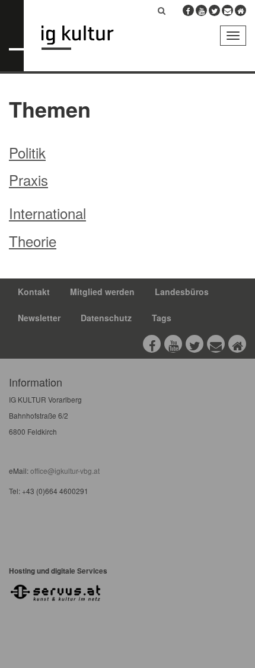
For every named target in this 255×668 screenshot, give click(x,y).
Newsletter (39, 318)
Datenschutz (106, 318)
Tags (161, 318)
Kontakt (34, 291)
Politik (27, 152)
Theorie (32, 240)
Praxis (28, 179)
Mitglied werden (102, 291)
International (47, 212)
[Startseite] (86, 38)
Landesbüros (182, 291)
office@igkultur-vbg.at (64, 471)
